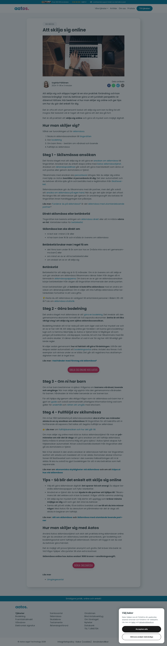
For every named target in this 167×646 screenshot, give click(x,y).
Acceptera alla (142, 629)
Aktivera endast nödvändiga (141, 637)
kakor (133, 622)
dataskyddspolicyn (146, 622)
